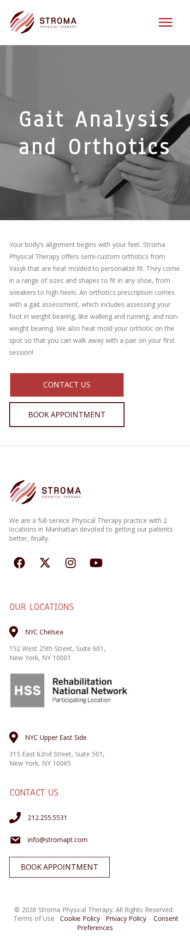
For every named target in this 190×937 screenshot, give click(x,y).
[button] (67, 385)
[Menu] (165, 22)
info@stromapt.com (58, 839)
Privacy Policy (126, 918)
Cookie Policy (80, 918)
